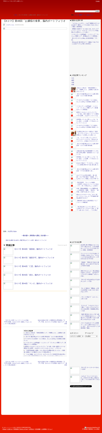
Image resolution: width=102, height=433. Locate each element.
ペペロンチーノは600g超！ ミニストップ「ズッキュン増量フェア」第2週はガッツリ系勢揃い (85, 35)
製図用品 (90, 429)
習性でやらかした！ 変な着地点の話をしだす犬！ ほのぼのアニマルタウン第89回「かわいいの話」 (90, 273)
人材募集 (44, 429)
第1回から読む (35, 235)
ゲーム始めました (88, 15)
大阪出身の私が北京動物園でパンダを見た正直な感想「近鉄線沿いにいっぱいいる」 (87, 152)
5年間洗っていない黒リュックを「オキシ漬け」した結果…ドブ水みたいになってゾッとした (87, 121)
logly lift (65, 245)
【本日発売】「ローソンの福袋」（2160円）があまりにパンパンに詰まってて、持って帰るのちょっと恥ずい (87, 184)
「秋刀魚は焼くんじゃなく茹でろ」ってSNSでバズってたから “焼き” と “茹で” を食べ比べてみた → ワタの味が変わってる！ (85, 209)
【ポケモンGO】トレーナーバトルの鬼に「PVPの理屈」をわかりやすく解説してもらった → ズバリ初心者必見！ (17, 321)
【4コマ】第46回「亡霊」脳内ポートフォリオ (32, 266)
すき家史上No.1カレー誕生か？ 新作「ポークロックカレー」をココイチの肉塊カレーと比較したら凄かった (87, 133)
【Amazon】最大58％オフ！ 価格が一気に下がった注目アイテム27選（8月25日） (85, 43)
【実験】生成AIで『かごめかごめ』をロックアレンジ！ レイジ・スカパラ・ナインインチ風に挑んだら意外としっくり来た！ (85, 30)
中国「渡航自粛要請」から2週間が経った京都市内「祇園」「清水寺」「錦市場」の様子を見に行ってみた (87, 190)
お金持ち (17, 240)
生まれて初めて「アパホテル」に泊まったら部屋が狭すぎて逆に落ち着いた (87, 164)
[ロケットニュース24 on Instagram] (89, 1)
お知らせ (10, 429)
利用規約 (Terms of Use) (21, 429)
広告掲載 (37, 429)
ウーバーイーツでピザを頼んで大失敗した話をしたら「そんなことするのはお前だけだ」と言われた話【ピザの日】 (90, 256)
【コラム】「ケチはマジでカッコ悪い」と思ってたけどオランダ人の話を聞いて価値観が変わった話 (90, 308)
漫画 (7, 240)
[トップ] (12, 15)
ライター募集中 (78, 15)
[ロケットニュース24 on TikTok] (90, 1)
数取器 (86, 429)
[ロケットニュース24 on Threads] (87, 1)
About (4, 429)
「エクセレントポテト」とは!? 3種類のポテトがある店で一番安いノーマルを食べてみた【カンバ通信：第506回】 (85, 25)
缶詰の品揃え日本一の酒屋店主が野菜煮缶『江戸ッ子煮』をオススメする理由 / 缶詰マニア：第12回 (52, 321)
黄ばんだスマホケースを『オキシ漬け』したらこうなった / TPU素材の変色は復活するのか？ (87, 196)
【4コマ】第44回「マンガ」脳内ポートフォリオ (33, 283)
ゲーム (50, 429)
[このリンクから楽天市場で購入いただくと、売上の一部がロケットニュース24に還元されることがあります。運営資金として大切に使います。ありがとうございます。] (81, 1)
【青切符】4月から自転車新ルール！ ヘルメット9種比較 (87, 201)
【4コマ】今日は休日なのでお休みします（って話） (90, 280)
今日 (72, 78)
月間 (72, 82)
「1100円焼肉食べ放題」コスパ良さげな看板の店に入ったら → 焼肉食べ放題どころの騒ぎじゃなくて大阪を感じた (44, 351)
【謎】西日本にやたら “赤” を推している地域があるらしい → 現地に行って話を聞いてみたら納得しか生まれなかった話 (90, 317)
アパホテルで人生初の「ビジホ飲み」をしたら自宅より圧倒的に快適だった (87, 100)
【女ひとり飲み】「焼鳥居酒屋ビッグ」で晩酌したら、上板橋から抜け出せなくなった (87, 89)
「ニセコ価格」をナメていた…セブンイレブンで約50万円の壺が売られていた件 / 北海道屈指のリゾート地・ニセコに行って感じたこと (44, 355)
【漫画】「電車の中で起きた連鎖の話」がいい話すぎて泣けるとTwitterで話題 (90, 264)
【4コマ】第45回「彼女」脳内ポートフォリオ (32, 275)
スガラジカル (10, 25)
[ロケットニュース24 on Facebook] (85, 1)
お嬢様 (11, 240)
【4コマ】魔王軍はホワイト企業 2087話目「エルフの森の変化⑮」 (87, 144)
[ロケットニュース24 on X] (83, 1)
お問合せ (31, 429)
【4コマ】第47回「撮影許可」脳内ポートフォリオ (34, 258)
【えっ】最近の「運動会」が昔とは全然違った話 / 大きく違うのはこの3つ (90, 290)
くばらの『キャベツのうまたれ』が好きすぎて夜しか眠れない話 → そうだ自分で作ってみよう (90, 378)
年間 (72, 84)
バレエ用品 (96, 429)
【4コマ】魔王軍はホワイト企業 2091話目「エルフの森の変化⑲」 (44, 336)
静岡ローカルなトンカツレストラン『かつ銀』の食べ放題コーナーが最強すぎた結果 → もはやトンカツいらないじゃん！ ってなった (44, 347)
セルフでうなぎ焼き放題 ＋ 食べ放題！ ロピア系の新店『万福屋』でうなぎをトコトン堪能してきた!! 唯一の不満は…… (84, 177)
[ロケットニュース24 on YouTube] (92, 1)
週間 (72, 80)
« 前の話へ (25, 235)
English (98, 1)
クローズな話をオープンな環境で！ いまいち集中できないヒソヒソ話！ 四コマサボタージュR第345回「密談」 (90, 325)
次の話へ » (44, 235)
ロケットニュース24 (23, 7)
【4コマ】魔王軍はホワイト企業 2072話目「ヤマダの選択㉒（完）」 (87, 170)
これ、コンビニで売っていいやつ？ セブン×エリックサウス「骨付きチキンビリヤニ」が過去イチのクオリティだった (85, 140)
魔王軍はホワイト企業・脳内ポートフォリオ (34, 240)
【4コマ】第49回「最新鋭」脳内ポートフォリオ (33, 249)
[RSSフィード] (94, 1)
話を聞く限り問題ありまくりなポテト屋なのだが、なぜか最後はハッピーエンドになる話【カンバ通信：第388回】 (90, 247)
